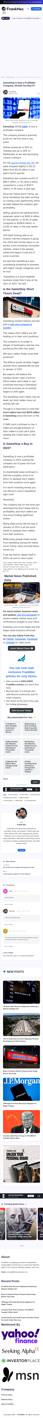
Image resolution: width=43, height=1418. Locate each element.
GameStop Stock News (10, 797)
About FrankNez (7, 1404)
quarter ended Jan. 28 (22, 162)
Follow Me (21, 850)
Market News (19, 800)
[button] (28, 9)
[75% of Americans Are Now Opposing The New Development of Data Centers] (21, 1024)
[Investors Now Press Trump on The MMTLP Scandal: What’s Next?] (21, 1121)
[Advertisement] (21, 49)
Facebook (32, 639)
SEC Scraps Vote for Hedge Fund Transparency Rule (18, 867)
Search (5, 779)
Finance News (24, 794)
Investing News (8, 800)
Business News (10, 77)
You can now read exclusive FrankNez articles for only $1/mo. (21, 672)
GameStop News (35, 794)
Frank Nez (13, 91)
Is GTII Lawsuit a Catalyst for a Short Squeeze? (17, 874)
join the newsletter (27, 615)
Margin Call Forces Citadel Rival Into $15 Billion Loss (20, 1235)
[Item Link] (21, 1224)
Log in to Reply (8, 904)
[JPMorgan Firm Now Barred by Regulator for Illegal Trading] (21, 1089)
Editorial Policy (7, 1399)
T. (9, 931)
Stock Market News (30, 800)
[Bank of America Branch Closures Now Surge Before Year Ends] (21, 1056)
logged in (16, 956)
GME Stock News (24, 797)
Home (2, 77)
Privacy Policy (6, 1395)
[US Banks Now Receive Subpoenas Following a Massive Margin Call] (21, 992)
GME (24, 126)
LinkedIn (10, 642)
